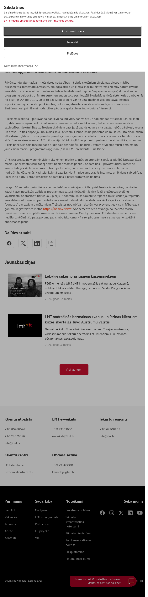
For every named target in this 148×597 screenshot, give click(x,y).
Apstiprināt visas (72, 31)
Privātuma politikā (63, 20)
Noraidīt (72, 42)
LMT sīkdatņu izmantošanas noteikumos (26, 20)
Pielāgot (72, 53)
